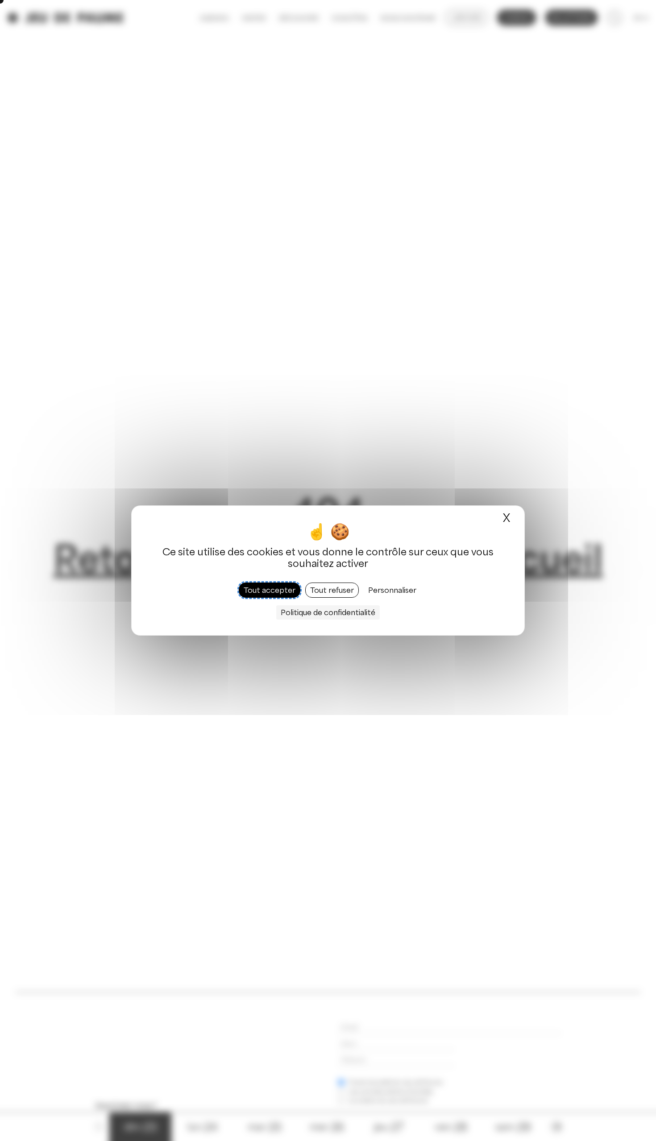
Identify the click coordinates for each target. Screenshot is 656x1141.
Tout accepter (269, 590)
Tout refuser (332, 590)
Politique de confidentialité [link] (328, 612)
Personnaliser (392, 590)
